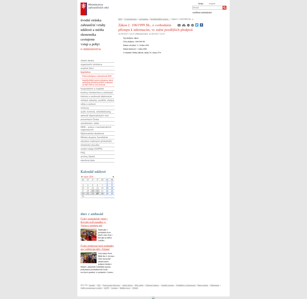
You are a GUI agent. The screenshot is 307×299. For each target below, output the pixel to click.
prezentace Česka (90, 119)
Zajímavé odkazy (152, 285)
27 (97, 193)
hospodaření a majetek (92, 88)
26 (93, 193)
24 (83, 193)
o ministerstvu (91, 48)
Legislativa (143, 19)
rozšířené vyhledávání (202, 12)
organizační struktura (91, 64)
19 (93, 191)
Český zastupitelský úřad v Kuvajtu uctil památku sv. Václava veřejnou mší (94, 222)
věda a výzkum (88, 104)
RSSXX (135, 288)
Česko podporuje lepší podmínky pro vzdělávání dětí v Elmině (97, 247)
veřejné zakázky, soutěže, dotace (97, 100)
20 (97, 191)
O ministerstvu (130, 19)
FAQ (83, 152)
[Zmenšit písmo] (188, 26)
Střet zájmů (139, 285)
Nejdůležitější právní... (159, 19)
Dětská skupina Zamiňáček (94, 137)
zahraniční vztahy (93, 24)
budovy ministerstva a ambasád (97, 92)
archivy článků (88, 156)
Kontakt (92, 285)
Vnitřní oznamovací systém (91, 288)
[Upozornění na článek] (179, 26)
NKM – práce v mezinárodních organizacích (96, 128)
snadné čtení (87, 68)
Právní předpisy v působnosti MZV (97, 76)
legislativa (86, 72)
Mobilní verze (125, 288)
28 (102, 193)
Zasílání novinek (167, 285)
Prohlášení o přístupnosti (185, 285)
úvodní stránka (91, 20)
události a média (92, 29)
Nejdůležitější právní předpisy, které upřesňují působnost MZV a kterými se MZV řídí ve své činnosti (97, 82)
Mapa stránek (202, 285)
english (212, 4)
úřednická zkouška (90, 145)
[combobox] (208, 8)
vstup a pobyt (90, 44)
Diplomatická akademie (92, 133)
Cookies (114, 288)
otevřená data (88, 160)
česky (200, 4)
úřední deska (87, 60)
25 (88, 193)
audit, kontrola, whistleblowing (96, 111)
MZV (120, 19)
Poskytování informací (111, 285)
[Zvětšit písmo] (192, 26)
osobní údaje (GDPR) (91, 149)
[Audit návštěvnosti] (153, 297)
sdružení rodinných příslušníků (96, 141)
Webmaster (214, 285)
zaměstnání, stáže (90, 123)
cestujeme (88, 39)
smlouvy (85, 108)
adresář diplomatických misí (95, 115)
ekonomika (88, 34)
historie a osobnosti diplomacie (96, 96)
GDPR (106, 288)
